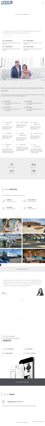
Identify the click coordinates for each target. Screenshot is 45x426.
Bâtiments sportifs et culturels (7, 221)
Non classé (10, 402)
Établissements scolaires (30, 221)
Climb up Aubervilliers (7, 220)
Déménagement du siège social (15, 401)
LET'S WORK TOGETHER (22, 382)
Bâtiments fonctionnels (6, 236)
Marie (15, 402)
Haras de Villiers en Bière (31, 235)
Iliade (26, 250)
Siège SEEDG (4, 250)
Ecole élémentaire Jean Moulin (32, 220)
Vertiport (3, 235)
